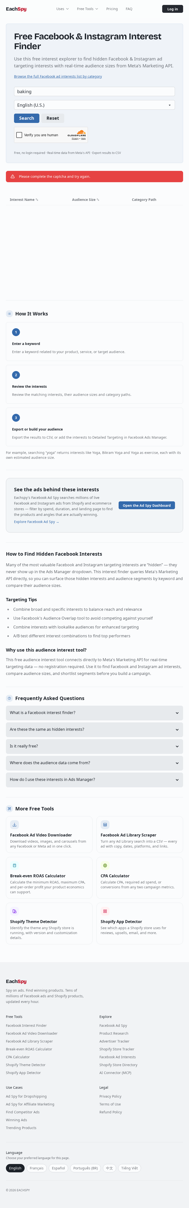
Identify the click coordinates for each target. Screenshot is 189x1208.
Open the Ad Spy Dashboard (147, 505)
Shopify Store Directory (118, 1064)
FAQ (129, 8)
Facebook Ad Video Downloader (32, 1033)
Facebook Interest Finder (26, 1025)
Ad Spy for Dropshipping (26, 1096)
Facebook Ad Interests (117, 1057)
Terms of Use (110, 1104)
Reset (53, 118)
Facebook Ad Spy (113, 1025)
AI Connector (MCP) (115, 1072)
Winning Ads (16, 1120)
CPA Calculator (18, 1057)
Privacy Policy (110, 1096)
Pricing (112, 8)
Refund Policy (110, 1112)
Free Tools (85, 8)
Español (58, 1168)
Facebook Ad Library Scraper (29, 1041)
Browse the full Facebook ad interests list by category (58, 76)
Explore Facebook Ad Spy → (36, 521)
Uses (60, 8)
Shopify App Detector (23, 1072)
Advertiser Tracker (114, 1041)
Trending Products (21, 1127)
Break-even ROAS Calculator (29, 1049)
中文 (109, 1168)
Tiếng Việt (129, 1168)
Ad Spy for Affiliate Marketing (30, 1104)
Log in (172, 9)
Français (37, 1168)
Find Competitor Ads (23, 1112)
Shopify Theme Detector (26, 1064)
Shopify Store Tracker (116, 1049)
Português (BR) (85, 1168)
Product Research (113, 1033)
